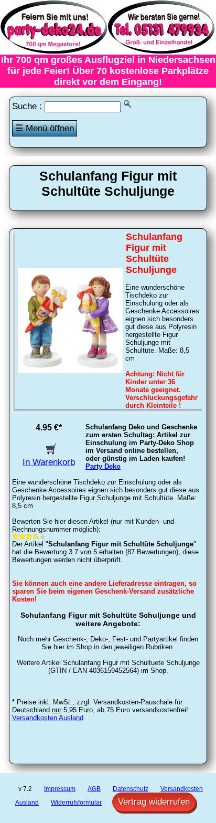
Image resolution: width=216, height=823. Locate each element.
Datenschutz (130, 789)
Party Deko (103, 466)
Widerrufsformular (76, 802)
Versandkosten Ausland (47, 718)
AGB (94, 789)
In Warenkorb (49, 462)
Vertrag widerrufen (154, 802)
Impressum (59, 789)
